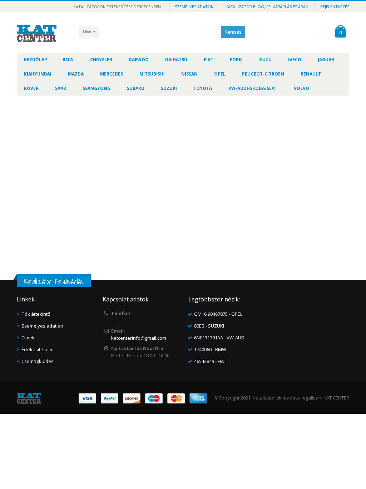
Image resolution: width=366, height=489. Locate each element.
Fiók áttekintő (35, 314)
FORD (236, 60)
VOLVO (301, 88)
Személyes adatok (194, 6)
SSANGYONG (96, 88)
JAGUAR (326, 60)
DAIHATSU (176, 60)
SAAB (60, 88)
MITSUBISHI (152, 74)
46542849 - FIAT (210, 361)
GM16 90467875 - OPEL (218, 314)
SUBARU (135, 88)
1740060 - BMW (210, 349)
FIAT (208, 60)
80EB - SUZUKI (209, 326)
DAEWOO (139, 60)
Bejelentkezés (334, 6)
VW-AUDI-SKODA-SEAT (252, 88)
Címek (28, 337)
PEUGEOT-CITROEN (263, 74)
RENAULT (311, 74)
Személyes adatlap (42, 326)
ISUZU (265, 60)
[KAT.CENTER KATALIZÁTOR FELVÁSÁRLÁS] (36, 33)
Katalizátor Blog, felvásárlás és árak (267, 6)
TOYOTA (202, 88)
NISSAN (189, 74)
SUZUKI (169, 88)
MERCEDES (111, 74)
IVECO (294, 60)
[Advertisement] (183, 155)
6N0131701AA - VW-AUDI (220, 337)
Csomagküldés (37, 361)
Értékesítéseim (37, 349)
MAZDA (76, 74)
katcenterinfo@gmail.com (138, 338)
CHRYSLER (101, 60)
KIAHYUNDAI (37, 74)
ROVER (31, 88)
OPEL (220, 74)
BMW (68, 60)
